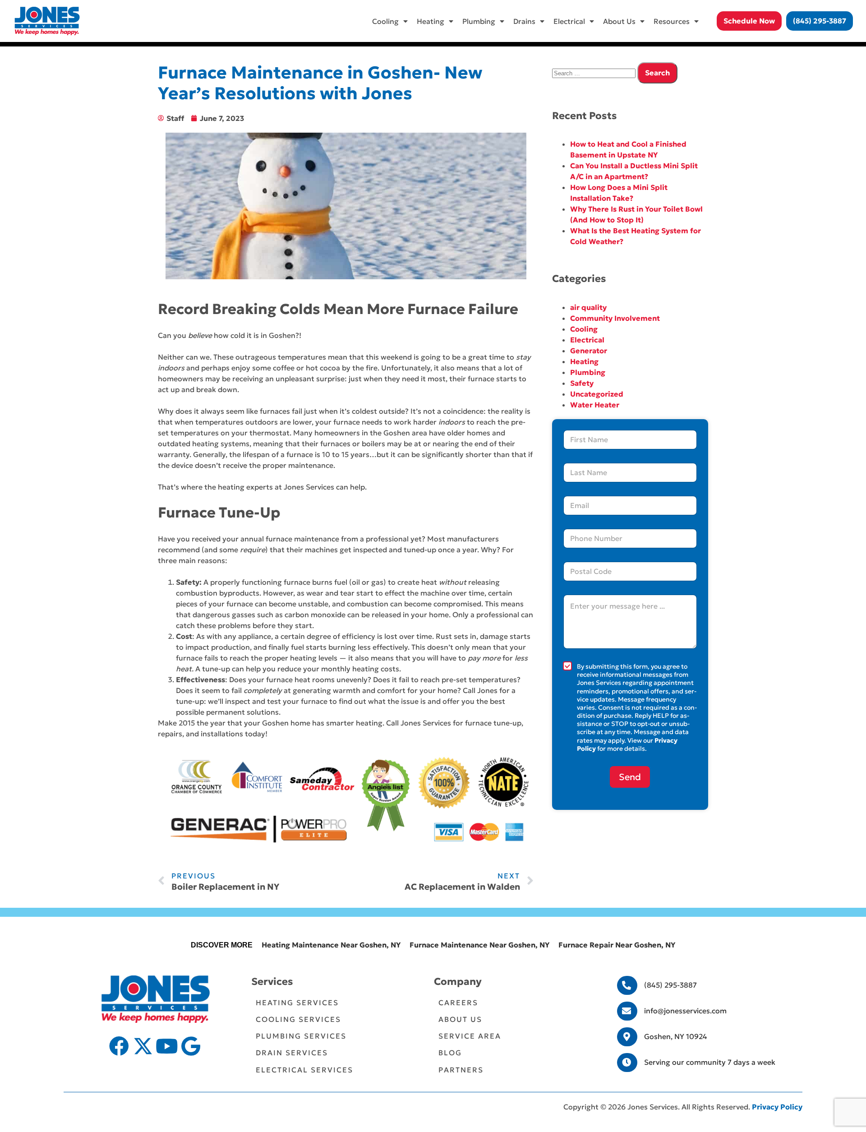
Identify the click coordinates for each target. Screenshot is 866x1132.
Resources (672, 21)
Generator (588, 350)
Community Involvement (615, 318)
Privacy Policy (777, 1106)
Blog (450, 1052)
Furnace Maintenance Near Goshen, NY (479, 944)
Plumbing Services (301, 1035)
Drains (524, 21)
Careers (458, 1002)
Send (630, 777)
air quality (588, 307)
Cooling (385, 21)
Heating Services (297, 1002)
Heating (430, 21)
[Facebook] (119, 1046)
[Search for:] (594, 72)
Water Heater (594, 404)
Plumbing (478, 21)
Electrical (569, 21)
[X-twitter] (143, 1046)
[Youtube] (167, 1046)
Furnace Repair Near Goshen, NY (616, 944)
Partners (461, 1069)
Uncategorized (596, 393)
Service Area (469, 1035)
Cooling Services (298, 1019)
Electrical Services (304, 1069)
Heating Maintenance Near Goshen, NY (331, 944)
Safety (582, 383)
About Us (619, 21)
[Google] (191, 1046)
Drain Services (292, 1052)
